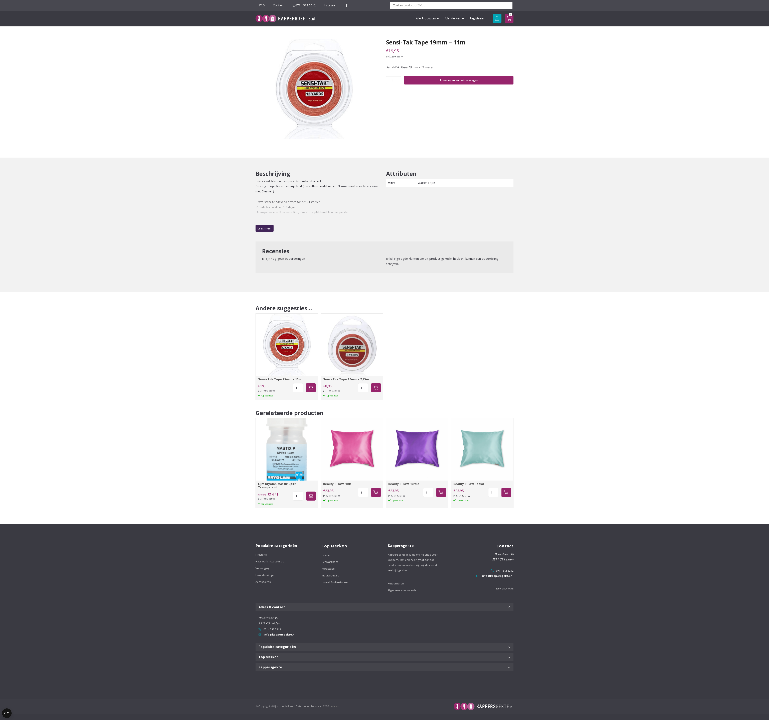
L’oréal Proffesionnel (335, 582)
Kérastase (328, 568)
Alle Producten (426, 18)
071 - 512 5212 (305, 5)
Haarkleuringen (265, 575)
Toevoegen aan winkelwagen (459, 80)
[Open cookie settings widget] (7, 713)
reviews (334, 706)
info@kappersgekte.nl (497, 576)
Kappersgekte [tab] (270, 667)
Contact (278, 5)
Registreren (477, 18)
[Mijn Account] (497, 18)
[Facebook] (346, 5)
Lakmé (326, 555)
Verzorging (262, 568)
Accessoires (263, 582)
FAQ (262, 5)
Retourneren (396, 583)
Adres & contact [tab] (272, 607)
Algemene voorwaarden (403, 590)
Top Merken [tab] (269, 657)
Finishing (261, 554)
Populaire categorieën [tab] (277, 647)
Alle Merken (453, 18)
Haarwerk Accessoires (270, 561)
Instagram (331, 5)
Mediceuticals (330, 575)
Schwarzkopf (330, 562)
